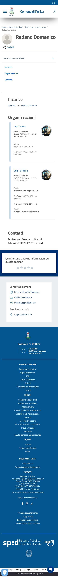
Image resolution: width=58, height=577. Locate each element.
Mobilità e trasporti (28, 420)
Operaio (12, 105)
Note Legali (26, 569)
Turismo (27, 417)
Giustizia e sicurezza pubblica (27, 424)
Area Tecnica (19, 126)
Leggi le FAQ (28, 516)
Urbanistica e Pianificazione (27, 413)
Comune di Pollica (32, 11)
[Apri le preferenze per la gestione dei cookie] (4, 572)
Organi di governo (27, 372)
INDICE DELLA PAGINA (14, 58)
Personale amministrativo (35, 27)
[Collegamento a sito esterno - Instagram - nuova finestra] (27, 503)
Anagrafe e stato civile (27, 399)
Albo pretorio (27, 463)
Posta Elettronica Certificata (28, 489)
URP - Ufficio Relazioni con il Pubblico (27, 492)
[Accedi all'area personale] (55, 11)
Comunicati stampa (27, 447)
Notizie (28, 444)
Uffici (27, 376)
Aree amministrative (27, 369)
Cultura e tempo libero (27, 403)
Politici (27, 383)
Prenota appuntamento (28, 512)
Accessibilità (47, 569)
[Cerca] (53, 3)
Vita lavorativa (28, 406)
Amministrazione (16, 27)
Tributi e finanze (27, 427)
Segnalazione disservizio (27, 519)
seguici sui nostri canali (27, 497)
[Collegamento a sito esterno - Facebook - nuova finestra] (22, 503)
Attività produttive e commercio (27, 410)
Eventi (27, 451)
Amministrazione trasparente (27, 467)
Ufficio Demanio (29, 105)
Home (4, 27)
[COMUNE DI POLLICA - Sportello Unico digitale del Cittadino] (12, 11)
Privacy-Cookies (12, 569)
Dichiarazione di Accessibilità (28, 523)
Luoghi (27, 390)
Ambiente (27, 431)
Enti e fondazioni (28, 379)
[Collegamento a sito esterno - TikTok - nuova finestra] (31, 503)
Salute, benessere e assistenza (28, 434)
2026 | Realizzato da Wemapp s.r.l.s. (29, 574)
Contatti (27, 472)
